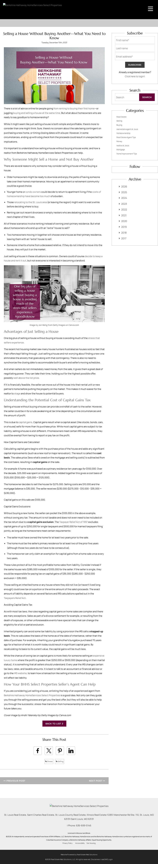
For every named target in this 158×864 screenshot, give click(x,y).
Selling (60, 761)
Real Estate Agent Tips (126, 137)
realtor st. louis (122, 145)
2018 (124, 232)
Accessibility (80, 843)
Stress (49, 761)
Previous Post (15, 780)
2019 (124, 227)
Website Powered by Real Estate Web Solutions (79, 854)
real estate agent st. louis (127, 129)
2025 (124, 192)
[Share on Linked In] (71, 751)
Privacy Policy (67, 843)
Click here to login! (135, 76)
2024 (124, 198)
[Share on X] (49, 751)
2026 (124, 186)
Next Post (96, 780)
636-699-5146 (83, 825)
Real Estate (121, 116)
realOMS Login (107, 859)
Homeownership (123, 133)
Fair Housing (91, 843)
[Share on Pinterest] (60, 751)
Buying (119, 125)
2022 (124, 209)
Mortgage (120, 149)
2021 (124, 215)
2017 (123, 238)
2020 (124, 221)
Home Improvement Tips (126, 153)
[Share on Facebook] (37, 751)
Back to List (54, 723)
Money (119, 141)
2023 (124, 204)
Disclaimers (95, 859)
